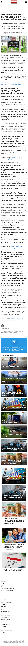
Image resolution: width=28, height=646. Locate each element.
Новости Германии (6, 601)
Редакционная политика (7, 588)
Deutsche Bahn (5, 621)
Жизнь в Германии (6, 602)
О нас (2, 583)
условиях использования (19, 642)
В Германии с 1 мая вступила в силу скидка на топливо (11, 83)
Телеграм (3, 632)
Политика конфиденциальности (6, 594)
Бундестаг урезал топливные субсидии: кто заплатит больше (13, 158)
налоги (16, 331)
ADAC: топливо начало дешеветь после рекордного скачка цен (12, 247)
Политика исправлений (7, 592)
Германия (8, 331)
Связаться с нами (5, 586)
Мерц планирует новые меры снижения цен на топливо (12, 319)
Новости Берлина (5, 624)
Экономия (3, 626)
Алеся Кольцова (9, 325)
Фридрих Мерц (8, 332)
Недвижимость (5, 611)
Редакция (3, 585)
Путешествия (18, 6)
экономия (14, 332)
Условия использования (7, 590)
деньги (12, 331)
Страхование (4, 609)
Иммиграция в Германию (7, 623)
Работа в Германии (6, 619)
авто (5, 331)
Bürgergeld (4, 617)
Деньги (3, 6)
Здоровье (10, 6)
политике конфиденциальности (9, 642)
